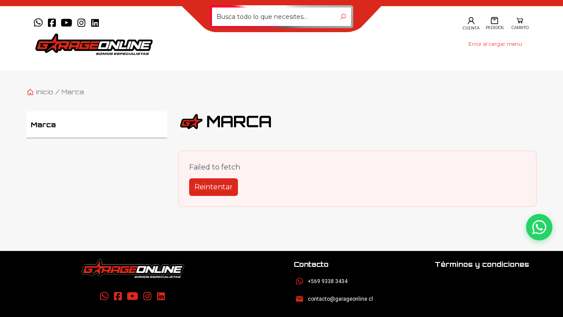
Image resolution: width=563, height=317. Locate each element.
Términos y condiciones (482, 264)
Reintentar (213, 187)
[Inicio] (132, 268)
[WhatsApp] (38, 22)
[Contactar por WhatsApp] (539, 227)
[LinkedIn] (95, 22)
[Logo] (111, 44)
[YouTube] (66, 22)
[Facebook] (52, 22)
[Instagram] (81, 22)
